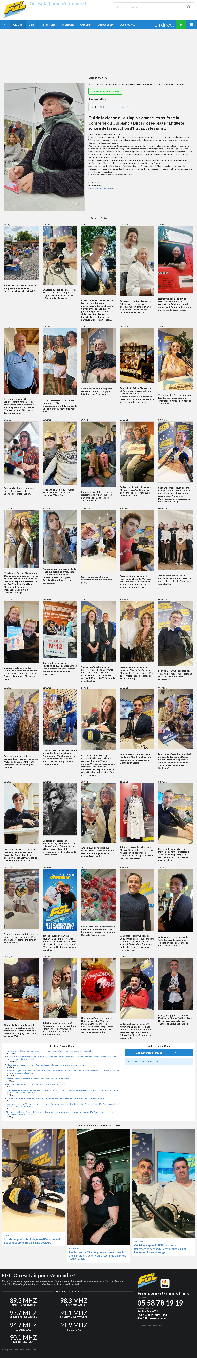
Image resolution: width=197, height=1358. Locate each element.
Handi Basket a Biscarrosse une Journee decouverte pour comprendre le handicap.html (46, 1065)
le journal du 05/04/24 (105, 91)
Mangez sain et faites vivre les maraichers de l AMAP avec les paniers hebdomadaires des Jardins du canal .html (57, 1098)
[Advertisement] (98, 53)
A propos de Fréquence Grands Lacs (19, 1349)
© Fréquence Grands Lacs (149, 1325)
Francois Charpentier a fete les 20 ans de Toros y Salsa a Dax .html (36, 1084)
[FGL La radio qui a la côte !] (16, 17)
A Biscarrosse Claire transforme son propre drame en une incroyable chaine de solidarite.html (49, 1051)
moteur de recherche (158, 1061)
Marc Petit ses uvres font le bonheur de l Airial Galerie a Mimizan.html (38, 1078)
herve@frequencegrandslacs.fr (102, 188)
